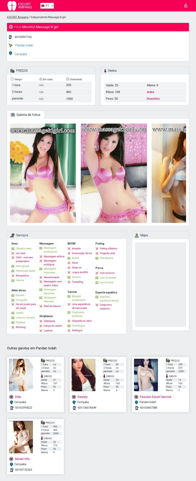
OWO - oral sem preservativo (24, 259)
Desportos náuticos (106, 306)
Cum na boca (107, 272)
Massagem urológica (50, 262)
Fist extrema (106, 258)
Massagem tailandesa (50, 270)
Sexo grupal (22, 266)
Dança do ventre (53, 325)
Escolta (20, 295)
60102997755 (23, 37)
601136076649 (87, 407)
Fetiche (20, 280)
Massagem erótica (54, 256)
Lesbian (48, 330)
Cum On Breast (108, 277)
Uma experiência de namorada (81, 306)
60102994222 (23, 407)
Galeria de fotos (28, 115)
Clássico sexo (23, 248)
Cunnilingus (78, 325)
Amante (76, 248)
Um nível (20, 253)
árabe (150, 92)
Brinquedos (22, 275)
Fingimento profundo (78, 314)
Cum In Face (106, 282)
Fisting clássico (108, 248)
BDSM (75, 258)
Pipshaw (20, 322)
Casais (19, 312)
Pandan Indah (23, 45)
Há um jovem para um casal (26, 306)
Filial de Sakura (52, 306)
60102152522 (23, 469)
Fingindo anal (107, 253)
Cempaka (20, 54)
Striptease (49, 321)
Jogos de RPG (80, 272)
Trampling (77, 281)
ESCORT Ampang (17, 17)
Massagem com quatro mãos (53, 283)
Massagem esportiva (50, 291)
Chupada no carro (82, 320)
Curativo (76, 277)
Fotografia (21, 300)
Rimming (21, 327)
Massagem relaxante (50, 299)
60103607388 (148, 407)
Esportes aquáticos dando (109, 298)
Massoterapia (51, 277)
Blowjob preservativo (79, 298)
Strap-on (77, 267)
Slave (75, 262)
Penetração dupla (25, 270)
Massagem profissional (50, 249)
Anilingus (77, 330)
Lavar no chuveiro (25, 317)
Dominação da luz (82, 253)
